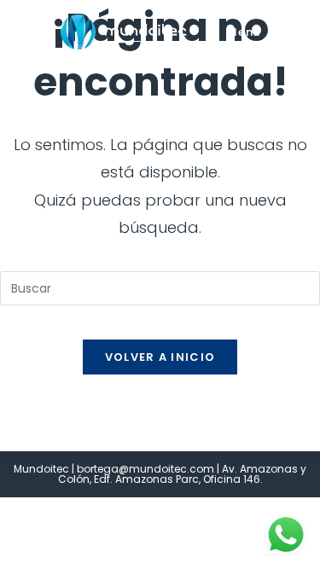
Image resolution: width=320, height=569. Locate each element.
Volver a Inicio (160, 357)
